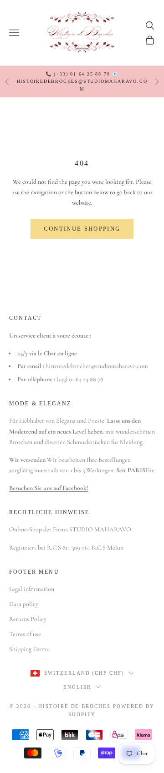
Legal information (31, 589)
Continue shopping (82, 228)
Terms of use (25, 634)
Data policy (23, 604)
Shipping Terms (29, 649)
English (77, 687)
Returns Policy (27, 619)
